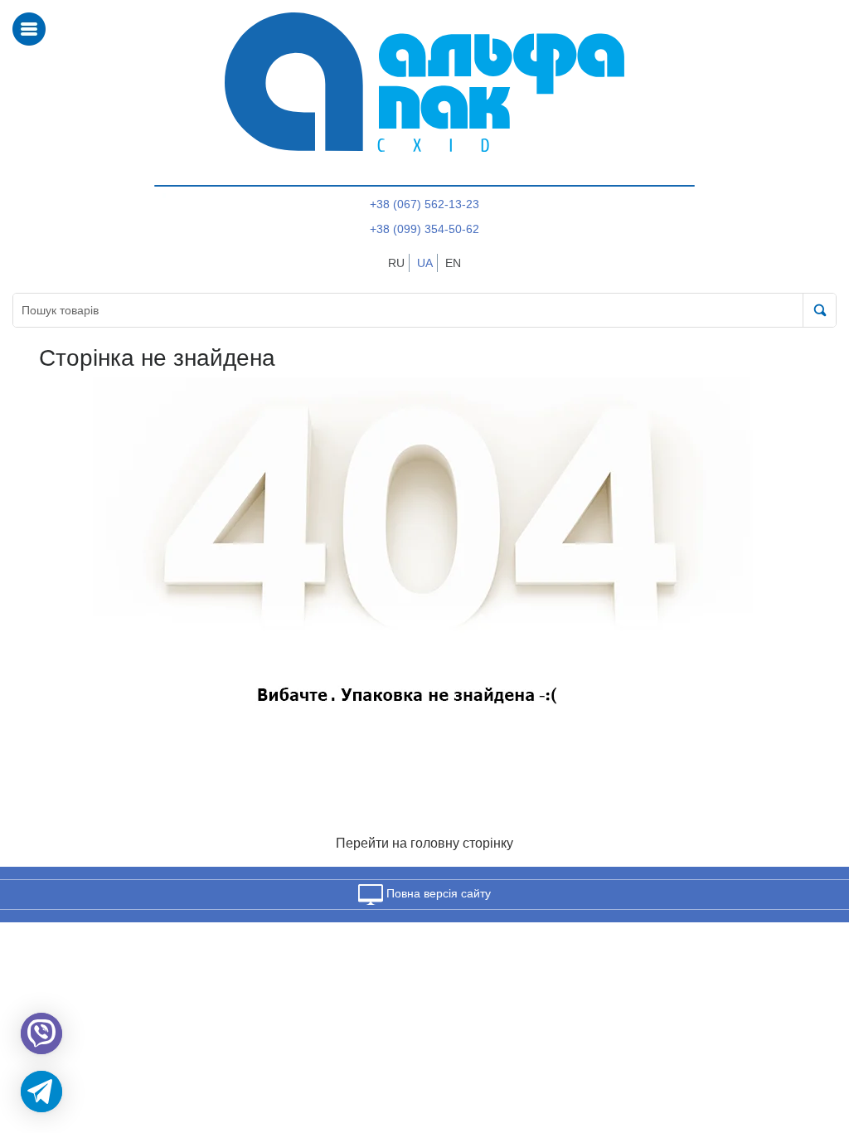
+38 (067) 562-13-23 (424, 204)
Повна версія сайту (437, 893)
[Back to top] (814, 1042)
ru (396, 263)
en (453, 263)
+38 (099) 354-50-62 (424, 229)
